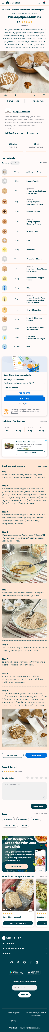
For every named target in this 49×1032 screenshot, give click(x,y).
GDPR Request (13, 1012)
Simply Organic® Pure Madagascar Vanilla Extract (35, 300)
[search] (39, 2)
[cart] (44, 2)
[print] (5, 95)
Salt (28, 240)
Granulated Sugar (34, 259)
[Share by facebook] (25, 95)
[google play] (16, 972)
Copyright (13, 1020)
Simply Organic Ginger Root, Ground (36, 192)
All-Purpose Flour (33, 172)
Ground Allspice (33, 212)
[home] (13, 2)
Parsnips (37, 310)
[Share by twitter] (34, 95)
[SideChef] (11, 939)
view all (43, 876)
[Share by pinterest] (15, 95)
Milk (28, 288)
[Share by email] (44, 95)
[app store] (33, 972)
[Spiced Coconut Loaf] (18, 903)
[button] (3, 2)
